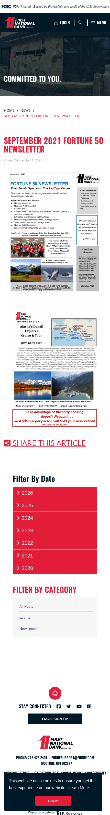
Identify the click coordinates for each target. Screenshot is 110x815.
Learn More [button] (78, 788)
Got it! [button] (53, 801)
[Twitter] (68, 706)
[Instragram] (89, 706)
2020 (27, 568)
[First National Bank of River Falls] (25, 22)
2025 (27, 505)
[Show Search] (80, 23)
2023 (27, 530)
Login (64, 22)
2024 (27, 518)
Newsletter (28, 629)
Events (24, 617)
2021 (27, 555)
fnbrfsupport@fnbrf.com (72, 757)
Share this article (48, 443)
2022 (27, 543)
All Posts (26, 606)
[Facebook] (59, 706)
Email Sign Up (55, 718)
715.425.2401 (37, 757)
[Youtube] (79, 706)
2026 (27, 493)
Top (55, 695)
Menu (101, 22)
